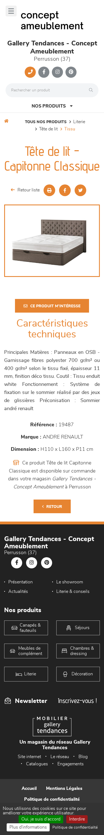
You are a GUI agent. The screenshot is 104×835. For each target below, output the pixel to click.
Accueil (29, 788)
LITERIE (79, 122)
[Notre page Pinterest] (71, 72)
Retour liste (28, 190)
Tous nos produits (46, 122)
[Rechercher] (92, 90)
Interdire (77, 819)
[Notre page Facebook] (43, 72)
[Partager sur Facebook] (65, 190)
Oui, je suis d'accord (40, 819)
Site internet (29, 756)
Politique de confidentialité (52, 799)
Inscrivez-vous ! (77, 701)
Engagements (70, 764)
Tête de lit (48, 129)
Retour (54, 507)
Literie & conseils (73, 591)
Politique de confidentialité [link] (75, 827)
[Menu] (11, 11)
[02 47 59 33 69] (30, 72)
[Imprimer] (49, 190)
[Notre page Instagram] (57, 72)
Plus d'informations (28, 827)
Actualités (18, 591)
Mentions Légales (64, 788)
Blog (83, 756)
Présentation (20, 582)
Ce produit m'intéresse (55, 306)
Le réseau (59, 756)
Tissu (69, 129)
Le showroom (69, 582)
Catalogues (37, 764)
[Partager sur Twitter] (80, 190)
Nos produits (49, 106)
